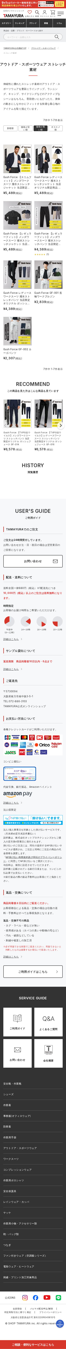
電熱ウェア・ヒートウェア (18, 1266)
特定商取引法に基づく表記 (17, 1312)
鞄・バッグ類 (11, 1234)
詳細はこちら (11, 639)
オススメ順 (55, 128)
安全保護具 (9, 1191)
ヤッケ (7, 1212)
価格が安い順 (25, 128)
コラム (59, 23)
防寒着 (7, 1126)
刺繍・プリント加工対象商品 (20, 1277)
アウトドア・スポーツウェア (43, 48)
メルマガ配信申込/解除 (41, 1308)
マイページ (44, 16)
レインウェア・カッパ (16, 1201)
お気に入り (29, 16)
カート (53, 16)
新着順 (10, 128)
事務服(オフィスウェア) (17, 1115)
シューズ (8, 1094)
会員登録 (17, 1308)
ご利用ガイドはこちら (33, 971)
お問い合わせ (33, 561)
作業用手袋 (9, 1137)
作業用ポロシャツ (13, 1180)
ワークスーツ (11, 1158)
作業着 (7, 1105)
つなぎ (7, 1244)
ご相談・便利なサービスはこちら (33, 1344)
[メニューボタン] (60, 13)
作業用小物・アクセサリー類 (20, 1223)
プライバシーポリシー (50, 1312)
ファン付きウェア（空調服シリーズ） (25, 1255)
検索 (37, 16)
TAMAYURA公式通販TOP (15, 48)
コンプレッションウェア (17, 1169)
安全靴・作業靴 (12, 1083)
